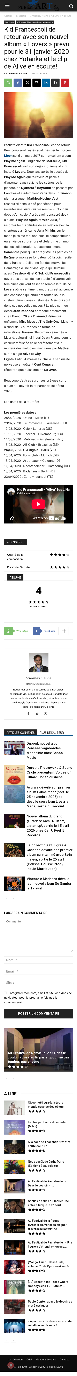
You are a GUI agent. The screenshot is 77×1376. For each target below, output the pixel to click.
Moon (8, 156)
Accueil (8, 15)
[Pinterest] (65, 83)
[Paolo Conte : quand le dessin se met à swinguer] (14, 1307)
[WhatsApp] (8, 83)
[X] (27, 83)
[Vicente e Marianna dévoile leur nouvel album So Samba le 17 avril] (14, 884)
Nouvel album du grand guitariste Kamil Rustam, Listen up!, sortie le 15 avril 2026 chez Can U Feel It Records (48, 825)
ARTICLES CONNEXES (21, 732)
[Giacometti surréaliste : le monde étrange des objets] (14, 1108)
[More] (64, 631)
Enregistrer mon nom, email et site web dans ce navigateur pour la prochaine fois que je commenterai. (38, 997)
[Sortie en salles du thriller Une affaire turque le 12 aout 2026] (14, 1206)
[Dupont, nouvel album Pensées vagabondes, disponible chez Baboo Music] (14, 748)
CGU (29, 1359)
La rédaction (15, 1359)
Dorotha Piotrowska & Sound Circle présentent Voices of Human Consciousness (49, 772)
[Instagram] (38, 713)
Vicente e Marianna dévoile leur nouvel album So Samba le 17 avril (49, 883)
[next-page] (13, 898)
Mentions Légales (46, 1359)
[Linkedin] (46, 83)
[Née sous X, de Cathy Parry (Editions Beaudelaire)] (14, 1167)
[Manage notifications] (10, 1365)
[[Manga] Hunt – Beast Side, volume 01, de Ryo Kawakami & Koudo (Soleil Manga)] (14, 1267)
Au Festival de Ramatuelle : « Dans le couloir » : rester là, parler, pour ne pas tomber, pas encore (38, 1057)
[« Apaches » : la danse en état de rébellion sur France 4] (14, 1326)
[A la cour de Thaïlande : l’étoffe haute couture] (14, 1147)
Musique (21, 15)
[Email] (36, 83)
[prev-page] (6, 898)
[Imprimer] (55, 83)
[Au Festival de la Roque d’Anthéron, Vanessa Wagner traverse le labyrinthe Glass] (14, 1226)
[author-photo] (38, 672)
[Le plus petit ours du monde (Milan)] (14, 1128)
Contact (64, 1359)
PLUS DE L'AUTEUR (52, 732)
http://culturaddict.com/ (38, 683)
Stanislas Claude (18, 73)
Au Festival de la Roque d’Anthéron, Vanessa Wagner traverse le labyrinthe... (47, 1225)
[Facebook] (18, 83)
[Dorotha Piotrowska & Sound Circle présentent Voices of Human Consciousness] (14, 776)
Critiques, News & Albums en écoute (50, 15)
